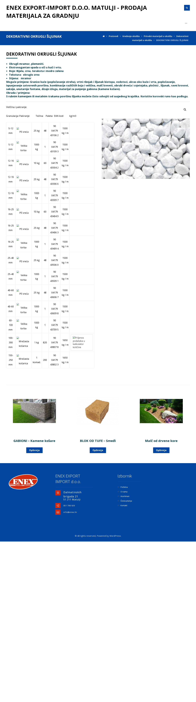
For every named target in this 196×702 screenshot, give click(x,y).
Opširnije (34, 450)
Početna (124, 487)
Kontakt (124, 505)
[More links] (186, 23)
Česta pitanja (126, 501)
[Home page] (104, 36)
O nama (124, 491)
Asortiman (125, 496)
